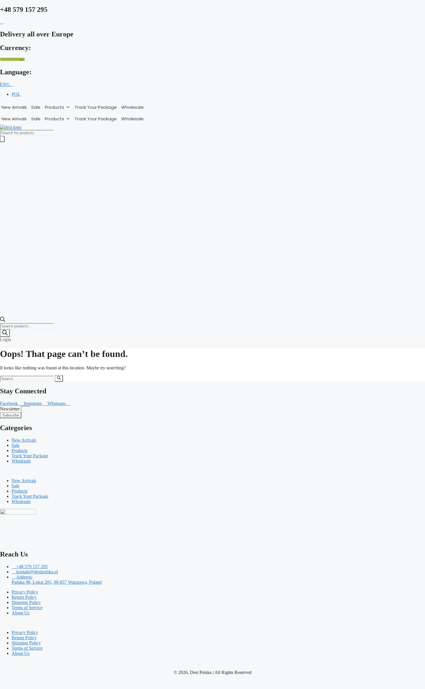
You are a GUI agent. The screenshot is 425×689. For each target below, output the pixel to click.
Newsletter (10, 408)
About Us (20, 612)
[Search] (5, 333)
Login (5, 339)
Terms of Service (27, 607)
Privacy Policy (25, 591)
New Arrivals (14, 107)
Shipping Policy (26, 602)
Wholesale (132, 107)
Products (54, 107)
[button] (212, 471)
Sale (35, 107)
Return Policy (24, 597)
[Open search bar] (2, 320)
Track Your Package (96, 107)
